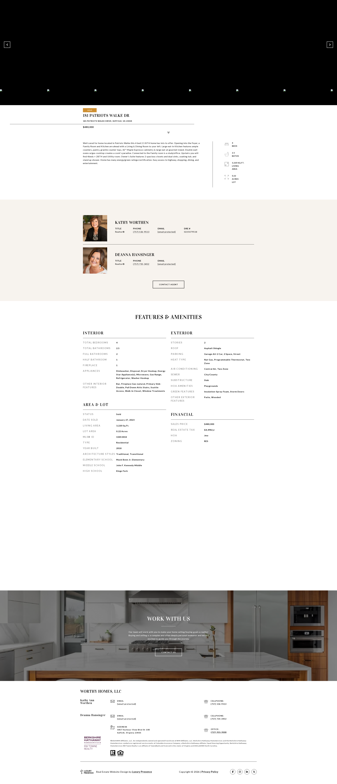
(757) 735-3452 (141, 264)
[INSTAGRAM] (239, 771)
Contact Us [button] (168, 652)
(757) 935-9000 (219, 732)
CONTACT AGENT (168, 284)
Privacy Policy (210, 771)
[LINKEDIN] (247, 771)
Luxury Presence (142, 771)
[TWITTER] (254, 771)
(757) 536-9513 (141, 231)
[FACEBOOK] (232, 771)
